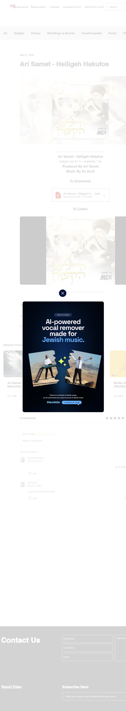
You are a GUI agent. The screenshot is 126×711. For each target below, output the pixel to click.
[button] (62, 293)
